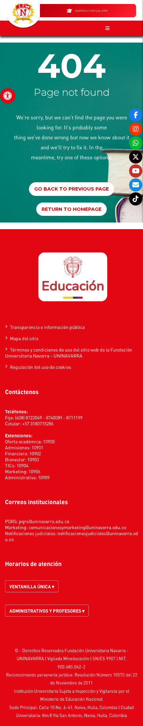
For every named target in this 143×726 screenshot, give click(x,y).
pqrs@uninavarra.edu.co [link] (44, 521)
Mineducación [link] (76, 658)
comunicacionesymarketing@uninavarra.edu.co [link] (77, 527)
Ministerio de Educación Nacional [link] (71, 699)
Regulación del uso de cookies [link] (40, 367)
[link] (7, 95)
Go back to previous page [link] (71, 189)
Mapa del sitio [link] (24, 338)
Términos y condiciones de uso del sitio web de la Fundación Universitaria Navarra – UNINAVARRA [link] (68, 353)
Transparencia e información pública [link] (47, 327)
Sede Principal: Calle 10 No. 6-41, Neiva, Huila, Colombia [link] (63, 707)
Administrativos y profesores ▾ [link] (46, 611)
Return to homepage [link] (71, 209)
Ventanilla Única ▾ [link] (31, 586)
